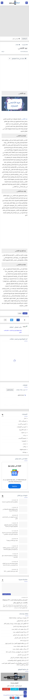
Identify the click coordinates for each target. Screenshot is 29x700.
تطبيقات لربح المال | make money (18, 618)
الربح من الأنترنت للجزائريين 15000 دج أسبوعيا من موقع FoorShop (10, 548)
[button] (18, 320)
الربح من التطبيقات (21, 427)
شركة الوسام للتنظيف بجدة (20, 632)
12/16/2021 (14, 500)
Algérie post (23, 449)
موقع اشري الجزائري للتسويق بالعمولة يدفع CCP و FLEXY (11, 525)
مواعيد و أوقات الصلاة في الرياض (18, 657)
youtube (5, 689)
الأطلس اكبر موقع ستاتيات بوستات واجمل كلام (15, 623)
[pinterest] (13, 698)
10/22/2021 (14, 569)
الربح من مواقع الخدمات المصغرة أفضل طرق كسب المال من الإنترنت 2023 (15, 663)
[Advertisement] (14, 21)
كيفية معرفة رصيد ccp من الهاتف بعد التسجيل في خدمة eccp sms (10, 564)
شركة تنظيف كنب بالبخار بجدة (19, 629)
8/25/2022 (14, 515)
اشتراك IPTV (23, 640)
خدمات (24, 444)
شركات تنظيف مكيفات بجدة (20, 649)
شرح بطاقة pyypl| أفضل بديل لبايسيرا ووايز (16, 643)
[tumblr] (11, 698)
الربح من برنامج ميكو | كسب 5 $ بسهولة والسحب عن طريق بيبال (15, 601)
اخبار (25, 418)
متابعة (14, 486)
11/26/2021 (14, 523)
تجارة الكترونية (22, 429)
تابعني (13, 689)
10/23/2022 (14, 538)
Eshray (24, 452)
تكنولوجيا (24, 441)
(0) (2, 52)
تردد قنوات (23, 432)
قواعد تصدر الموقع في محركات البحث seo (16, 652)
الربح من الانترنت (22, 424)
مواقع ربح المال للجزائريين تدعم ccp (10, 502)
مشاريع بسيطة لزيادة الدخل (20, 626)
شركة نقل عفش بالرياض (21, 637)
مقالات (16, 45)
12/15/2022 (14, 561)
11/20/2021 (14, 546)
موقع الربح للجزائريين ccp (8, 695)
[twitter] (16, 698)
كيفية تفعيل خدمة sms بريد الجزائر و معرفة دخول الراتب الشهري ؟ (10, 533)
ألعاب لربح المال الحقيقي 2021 (11, 571)
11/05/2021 (23, 597)
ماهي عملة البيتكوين (22, 620)
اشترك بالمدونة (14, 677)
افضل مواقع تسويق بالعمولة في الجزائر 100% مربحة (10, 510)
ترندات (24, 435)
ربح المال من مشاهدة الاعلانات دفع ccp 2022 (10, 556)
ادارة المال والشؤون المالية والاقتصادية (17, 660)
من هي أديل (15, 39)
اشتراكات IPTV (22, 421)
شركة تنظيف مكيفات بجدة (20, 646)
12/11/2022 (14, 531)
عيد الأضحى (24, 119)
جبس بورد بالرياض (22, 654)
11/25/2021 (14, 507)
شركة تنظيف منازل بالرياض (20, 635)
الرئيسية (24, 45)
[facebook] (18, 698)
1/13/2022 (14, 554)
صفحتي (22, 689)
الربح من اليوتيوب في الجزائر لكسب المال (10, 517)
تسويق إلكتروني (22, 438)
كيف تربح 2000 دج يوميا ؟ (12, 540)
